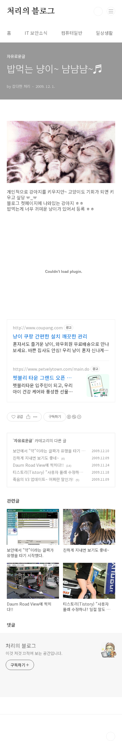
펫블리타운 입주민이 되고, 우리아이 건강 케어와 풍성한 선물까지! (43, 388)
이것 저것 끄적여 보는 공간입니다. (34, 653)
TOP (110, 736)
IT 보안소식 (36, 32)
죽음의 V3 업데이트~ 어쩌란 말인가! (43, 479)
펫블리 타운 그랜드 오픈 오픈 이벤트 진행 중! (42, 377)
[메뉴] (111, 11)
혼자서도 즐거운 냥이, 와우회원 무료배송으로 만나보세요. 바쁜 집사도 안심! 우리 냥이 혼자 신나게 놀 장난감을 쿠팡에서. (61, 346)
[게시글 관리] (35, 417)
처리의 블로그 (31, 11)
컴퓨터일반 (71, 32)
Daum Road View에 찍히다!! (38, 465)
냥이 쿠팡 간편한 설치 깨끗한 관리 (50, 336)
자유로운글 (23, 440)
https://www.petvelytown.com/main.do (51, 369)
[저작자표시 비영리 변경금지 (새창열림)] (73, 417)
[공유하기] (28, 417)
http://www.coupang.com (38, 327)
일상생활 (104, 32)
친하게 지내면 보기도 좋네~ (36, 458)
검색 (98, 11)
